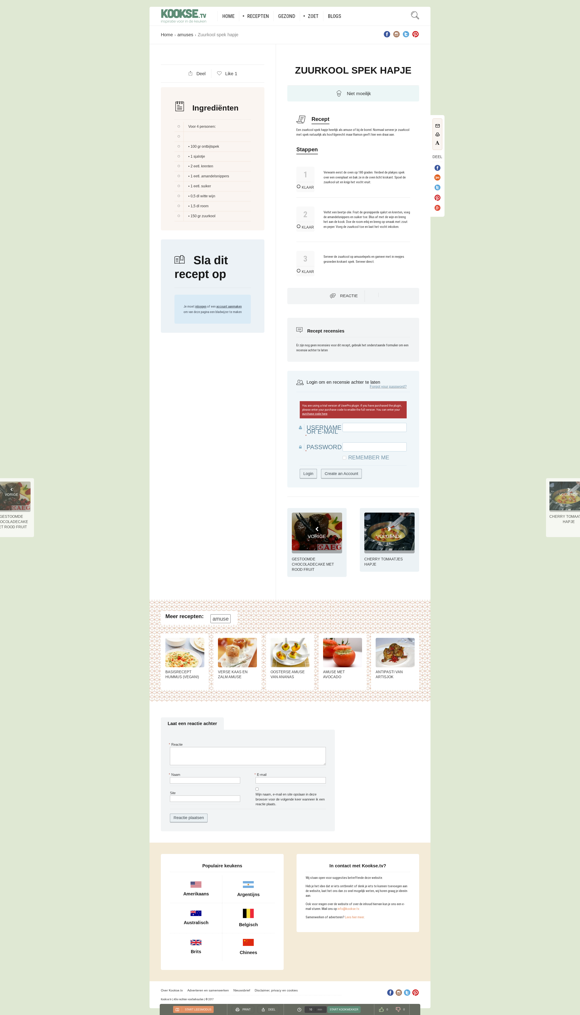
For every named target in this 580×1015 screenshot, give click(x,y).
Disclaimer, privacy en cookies (276, 990)
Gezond (286, 16)
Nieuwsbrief (241, 990)
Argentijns (248, 894)
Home (228, 16)
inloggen (200, 306)
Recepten (258, 16)
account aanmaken (229, 306)
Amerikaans (196, 893)
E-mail (261, 774)
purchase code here (314, 413)
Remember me (368, 458)
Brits (196, 951)
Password (324, 447)
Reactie (349, 296)
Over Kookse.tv (172, 990)
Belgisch (248, 924)
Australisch (196, 922)
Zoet (313, 16)
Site (173, 793)
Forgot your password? (388, 386)
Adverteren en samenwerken (208, 990)
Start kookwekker (344, 1009)
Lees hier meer (354, 917)
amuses (185, 34)
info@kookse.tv (348, 909)
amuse (221, 619)
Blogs (334, 16)
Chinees (248, 952)
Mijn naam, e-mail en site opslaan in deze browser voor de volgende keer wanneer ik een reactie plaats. (290, 799)
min (320, 1009)
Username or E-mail (324, 430)
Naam (175, 774)
